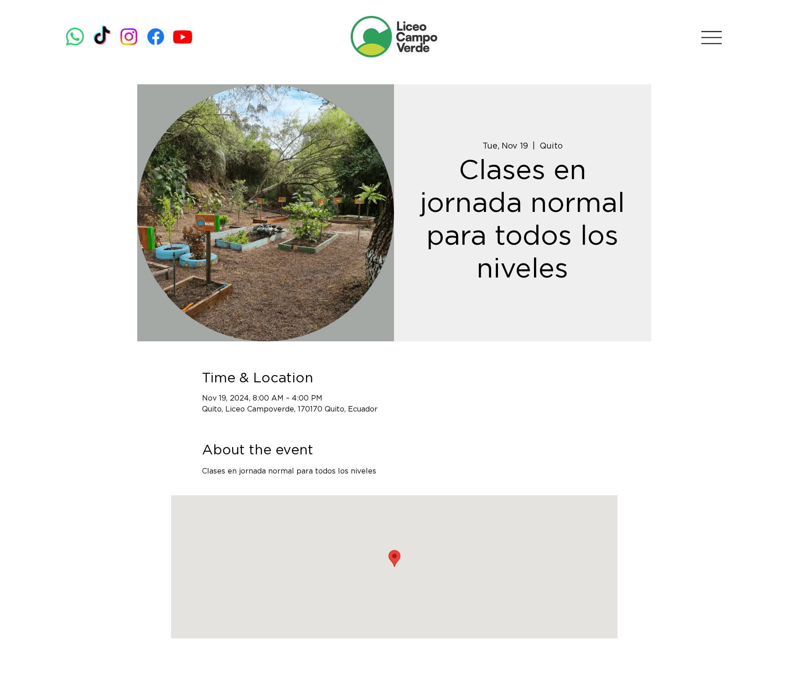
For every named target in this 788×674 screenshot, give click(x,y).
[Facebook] (156, 37)
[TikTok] (102, 37)
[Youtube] (182, 37)
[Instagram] (129, 37)
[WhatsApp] (75, 37)
